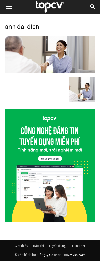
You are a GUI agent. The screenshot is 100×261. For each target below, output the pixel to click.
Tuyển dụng (57, 246)
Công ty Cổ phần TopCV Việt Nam (61, 255)
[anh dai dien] (50, 71)
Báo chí (38, 246)
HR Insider (78, 246)
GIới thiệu (21, 246)
